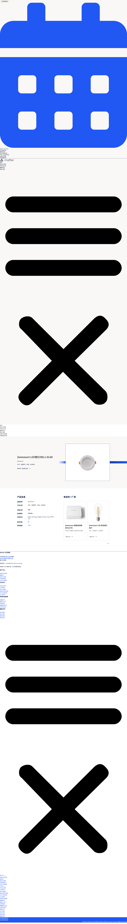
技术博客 (2, 612)
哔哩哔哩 (2, 603)
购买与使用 (3, 164)
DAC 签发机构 (3, 593)
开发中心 (2, 582)
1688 (29, 525)
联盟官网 (2, 600)
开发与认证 (3, 166)
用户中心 (2, 570)
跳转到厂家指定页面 (22, 468)
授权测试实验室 (4, 591)
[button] (63, 297)
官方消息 (2, 614)
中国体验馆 (3, 579)
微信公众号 (3, 602)
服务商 (2, 575)
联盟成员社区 (3, 605)
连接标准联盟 (8, 556)
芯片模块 (2, 587)
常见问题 (2, 169)
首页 (1, 162)
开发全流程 (3, 586)
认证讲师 (2, 594)
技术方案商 (3, 589)
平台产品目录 (3, 580)
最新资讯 (2, 167)
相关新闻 (2, 616)
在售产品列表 (3, 434)
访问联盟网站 (5, 1)
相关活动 (2, 617)
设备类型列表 (3, 435)
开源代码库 (3, 607)
